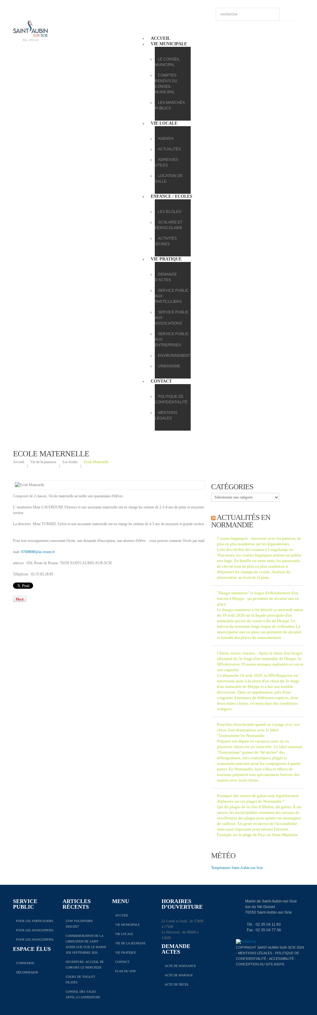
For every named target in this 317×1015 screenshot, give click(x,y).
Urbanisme (169, 366)
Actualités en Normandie (240, 521)
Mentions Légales (255, 953)
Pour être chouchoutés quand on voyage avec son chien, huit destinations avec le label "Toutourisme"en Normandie (258, 730)
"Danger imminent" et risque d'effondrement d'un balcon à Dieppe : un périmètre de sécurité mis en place (258, 598)
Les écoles (169, 212)
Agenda (166, 138)
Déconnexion (27, 972)
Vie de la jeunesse (43, 462)
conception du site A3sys (260, 964)
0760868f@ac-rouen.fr (38, 552)
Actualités (169, 149)
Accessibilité (281, 958)
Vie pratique (166, 259)
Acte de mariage (179, 975)
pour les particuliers (34, 921)
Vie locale (164, 123)
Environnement (174, 355)
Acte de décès (177, 984)
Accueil (160, 38)
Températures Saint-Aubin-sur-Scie (237, 868)
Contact (161, 381)
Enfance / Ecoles (171, 196)
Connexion (25, 963)
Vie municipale (169, 44)
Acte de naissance (180, 966)
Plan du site (125, 971)
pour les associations (35, 930)
